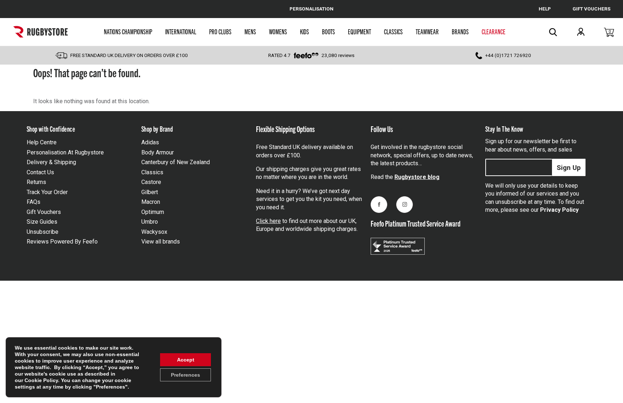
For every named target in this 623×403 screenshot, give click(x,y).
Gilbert (149, 192)
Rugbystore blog (416, 177)
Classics (393, 31)
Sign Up (569, 167)
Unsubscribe (42, 231)
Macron (150, 201)
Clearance (493, 31)
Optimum (152, 212)
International (180, 31)
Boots (328, 31)
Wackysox (154, 231)
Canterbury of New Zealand (175, 162)
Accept (185, 360)
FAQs (33, 201)
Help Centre (42, 142)
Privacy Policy (559, 209)
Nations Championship (128, 31)
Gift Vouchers (44, 212)
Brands (460, 31)
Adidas (150, 142)
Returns (36, 182)
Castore (151, 182)
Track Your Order (47, 192)
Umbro (149, 221)
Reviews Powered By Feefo (62, 241)
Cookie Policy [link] (41, 380)
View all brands (160, 241)
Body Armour (157, 152)
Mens (250, 31)
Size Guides (42, 221)
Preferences (185, 375)
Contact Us (40, 172)
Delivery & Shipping (51, 162)
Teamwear (427, 31)
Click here (268, 221)
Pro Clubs (220, 31)
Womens (278, 31)
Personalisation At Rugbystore (65, 152)
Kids (304, 31)
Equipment (359, 31)
